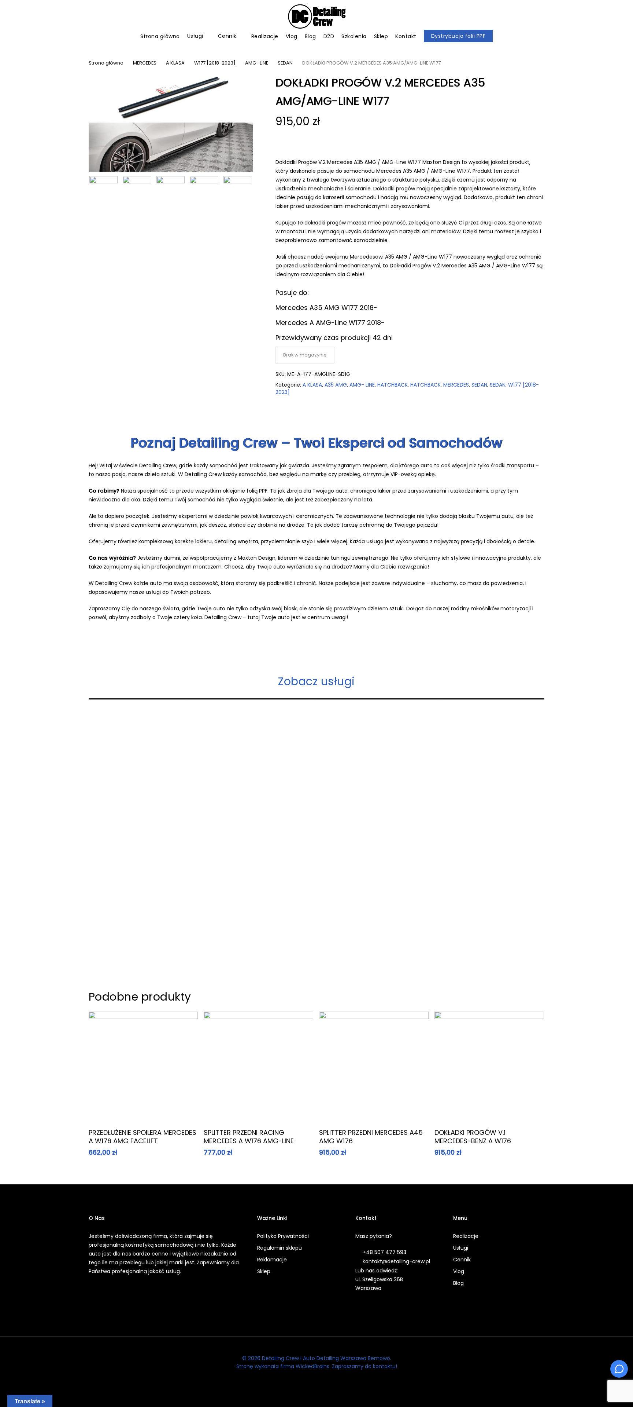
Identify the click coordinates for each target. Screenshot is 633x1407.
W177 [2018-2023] (215, 62)
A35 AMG (336, 384)
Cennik (462, 1259)
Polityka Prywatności (283, 1236)
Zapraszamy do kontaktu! (364, 1366)
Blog (458, 1283)
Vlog (458, 1271)
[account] (600, 17)
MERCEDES (144, 62)
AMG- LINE (256, 62)
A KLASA (175, 62)
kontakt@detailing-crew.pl (396, 1261)
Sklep (263, 1271)
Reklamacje (272, 1259)
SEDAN (285, 62)
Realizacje (465, 1236)
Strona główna (106, 62)
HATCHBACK (392, 384)
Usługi (460, 1247)
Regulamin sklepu (279, 1247)
